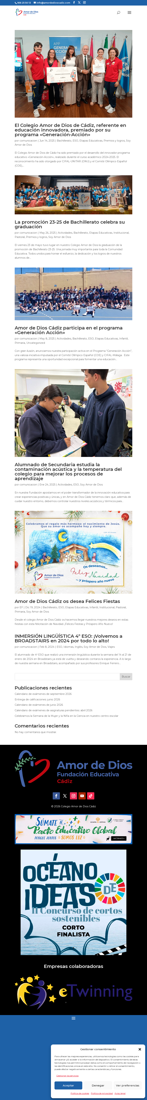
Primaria (20, 342)
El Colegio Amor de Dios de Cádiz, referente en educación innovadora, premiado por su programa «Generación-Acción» (70, 129)
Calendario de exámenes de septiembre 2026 (43, 694)
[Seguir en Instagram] (73, 795)
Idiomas (68, 646)
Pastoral (20, 237)
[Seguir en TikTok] (90, 795)
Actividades (65, 232)
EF (21, 607)
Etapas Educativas (90, 140)
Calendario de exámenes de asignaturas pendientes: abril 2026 (53, 710)
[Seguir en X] (64, 795)
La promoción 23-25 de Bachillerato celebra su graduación (70, 224)
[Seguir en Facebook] (56, 795)
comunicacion (28, 140)
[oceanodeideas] (73, 954)
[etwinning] (73, 1008)
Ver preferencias (127, 1085)
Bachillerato (64, 140)
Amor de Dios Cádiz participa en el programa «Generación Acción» (69, 330)
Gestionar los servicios (67, 1075)
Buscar (126, 676)
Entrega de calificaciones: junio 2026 (37, 699)
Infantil (123, 338)
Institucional (121, 232)
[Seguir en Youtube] (82, 795)
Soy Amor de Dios (59, 237)
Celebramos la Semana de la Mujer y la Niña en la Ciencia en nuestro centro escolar (66, 716)
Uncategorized (35, 342)
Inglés (78, 646)
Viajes (111, 646)
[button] (140, 1049)
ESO (75, 140)
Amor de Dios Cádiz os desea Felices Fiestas (67, 601)
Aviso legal (120, 1093)
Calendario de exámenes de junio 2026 (39, 704)
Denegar (98, 1085)
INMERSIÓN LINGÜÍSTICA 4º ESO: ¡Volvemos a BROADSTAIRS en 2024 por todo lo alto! (68, 638)
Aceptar (68, 1085)
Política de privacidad (102, 1093)
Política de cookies (80, 1093)
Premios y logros (114, 140)
